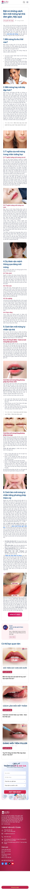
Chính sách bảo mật (6, 849)
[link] (15, 665)
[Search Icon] (24, 2)
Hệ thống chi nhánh (6, 854)
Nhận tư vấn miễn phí (6, 857)
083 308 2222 (7, 836)
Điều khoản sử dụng (6, 851)
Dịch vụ (3, 852)
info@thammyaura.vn (9, 833)
